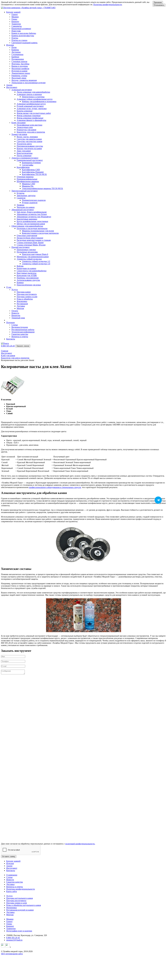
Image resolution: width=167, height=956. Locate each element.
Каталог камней (13, 861)
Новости (10, 880)
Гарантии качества (14, 882)
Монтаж (10, 915)
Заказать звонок (22, 346)
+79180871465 (49, 8)
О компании (11, 875)
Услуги (9, 896)
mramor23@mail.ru (14, 940)
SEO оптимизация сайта (12, 954)
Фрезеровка (11, 907)
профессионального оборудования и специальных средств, (55, 487)
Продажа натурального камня (19, 898)
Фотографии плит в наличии (19, 931)
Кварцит (10, 926)
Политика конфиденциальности (107, 4)
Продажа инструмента (16, 900)
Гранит (9, 921)
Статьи (9, 877)
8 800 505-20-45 (8, 346)
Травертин (11, 928)
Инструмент (11, 868)
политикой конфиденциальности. (80, 844)
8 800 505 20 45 (13, 938)
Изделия (10, 863)
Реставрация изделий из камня (20, 910)
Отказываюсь (159, 5)
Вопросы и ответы (14, 887)
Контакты (10, 339)
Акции (9, 85)
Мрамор (9, 919)
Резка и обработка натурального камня (23, 905)
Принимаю (158, 2)
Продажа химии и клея (16, 903)
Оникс (9, 924)
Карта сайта (11, 891)
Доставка (10, 884)
